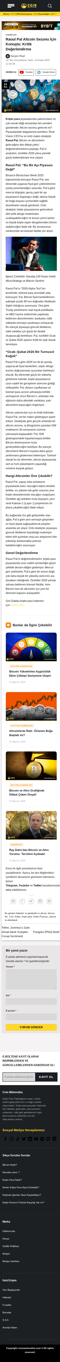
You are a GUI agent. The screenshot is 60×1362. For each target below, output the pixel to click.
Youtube (29, 72)
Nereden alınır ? (11, 1172)
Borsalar (6, 1312)
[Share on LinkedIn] (40, 901)
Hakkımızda (8, 1231)
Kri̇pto (17, 916)
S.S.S (5, 1320)
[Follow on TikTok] (18, 1139)
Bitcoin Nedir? (9, 1164)
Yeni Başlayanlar (11, 1290)
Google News (48, 72)
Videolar (6, 1297)
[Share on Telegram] (49, 901)
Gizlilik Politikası (10, 1246)
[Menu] (11, 6)
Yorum (10, 966)
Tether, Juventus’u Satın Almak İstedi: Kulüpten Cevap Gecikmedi (16, 932)
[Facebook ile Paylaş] (22, 901)
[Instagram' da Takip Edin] (12, 1139)
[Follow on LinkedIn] (30, 1139)
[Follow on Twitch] (48, 1139)
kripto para (27, 916)
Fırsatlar (6, 1305)
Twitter (38, 885)
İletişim (6, 1253)
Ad (8, 995)
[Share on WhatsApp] (13, 901)
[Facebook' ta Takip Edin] (6, 1139)
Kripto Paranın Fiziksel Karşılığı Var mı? (23, 1202)
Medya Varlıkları (11, 1261)
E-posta (11, 1010)
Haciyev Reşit (17, 56)
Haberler (11, 35)
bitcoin (51, 913)
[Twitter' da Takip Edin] (24, 1139)
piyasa (53, 916)
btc (6, 916)
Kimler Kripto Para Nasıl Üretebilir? (20, 1187)
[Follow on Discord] (54, 1139)
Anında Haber (9, 1327)
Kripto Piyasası (40, 916)
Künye (5, 1238)
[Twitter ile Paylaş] (31, 901)
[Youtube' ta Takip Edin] (36, 1139)
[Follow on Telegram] (42, 1139)
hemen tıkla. (17, 605)
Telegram (11, 885)
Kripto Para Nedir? (12, 1180)
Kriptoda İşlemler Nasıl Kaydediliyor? (21, 1195)
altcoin (43, 913)
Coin (11, 916)
